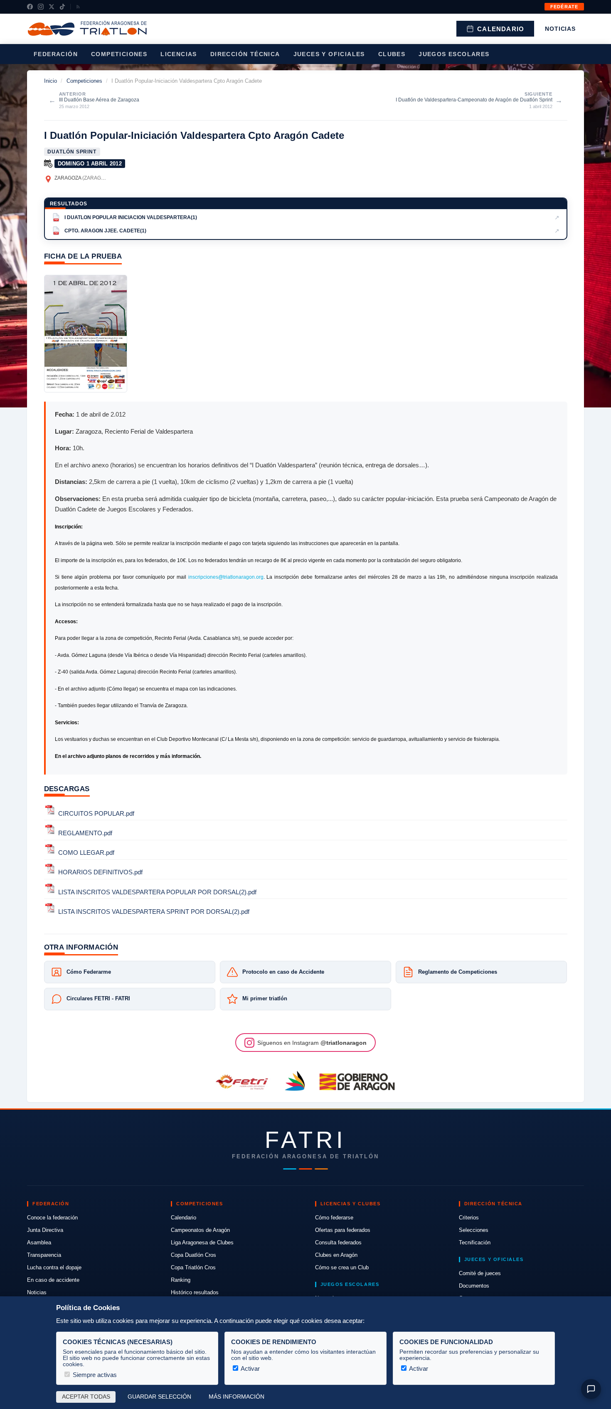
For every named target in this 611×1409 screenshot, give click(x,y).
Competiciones (119, 54)
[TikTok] (62, 7)
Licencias (178, 54)
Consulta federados (338, 1242)
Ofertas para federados (342, 1230)
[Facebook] (30, 7)
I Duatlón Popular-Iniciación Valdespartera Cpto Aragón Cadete (194, 135)
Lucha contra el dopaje (54, 1267)
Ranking (180, 1280)
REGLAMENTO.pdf (85, 833)
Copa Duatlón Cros (193, 1255)
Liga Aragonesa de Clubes (202, 1242)
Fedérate (564, 6)
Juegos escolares (454, 54)
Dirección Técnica (245, 54)
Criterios (469, 1217)
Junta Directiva (45, 1230)
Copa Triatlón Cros (193, 1267)
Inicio (50, 81)
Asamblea (39, 1242)
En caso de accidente (53, 1280)
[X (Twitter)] (51, 7)
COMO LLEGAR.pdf (86, 852)
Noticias (560, 28)
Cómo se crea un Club (342, 1267)
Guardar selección (159, 1397)
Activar (249, 1368)
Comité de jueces (480, 1273)
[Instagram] (41, 7)
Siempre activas (94, 1374)
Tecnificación (474, 1242)
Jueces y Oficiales (329, 54)
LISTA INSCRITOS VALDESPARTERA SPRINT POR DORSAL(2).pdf (153, 911)
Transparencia (44, 1255)
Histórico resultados (195, 1292)
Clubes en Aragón (336, 1255)
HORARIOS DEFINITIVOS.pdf (100, 872)
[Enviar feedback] (591, 1389)
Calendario (500, 28)
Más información (236, 1397)
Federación (56, 54)
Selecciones (473, 1230)
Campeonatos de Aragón (200, 1230)
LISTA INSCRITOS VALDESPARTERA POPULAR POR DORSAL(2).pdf (157, 892)
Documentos (474, 1286)
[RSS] (78, 6)
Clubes (391, 54)
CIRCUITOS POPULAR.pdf (96, 813)
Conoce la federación (52, 1217)
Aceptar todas (86, 1397)
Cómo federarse (334, 1217)
